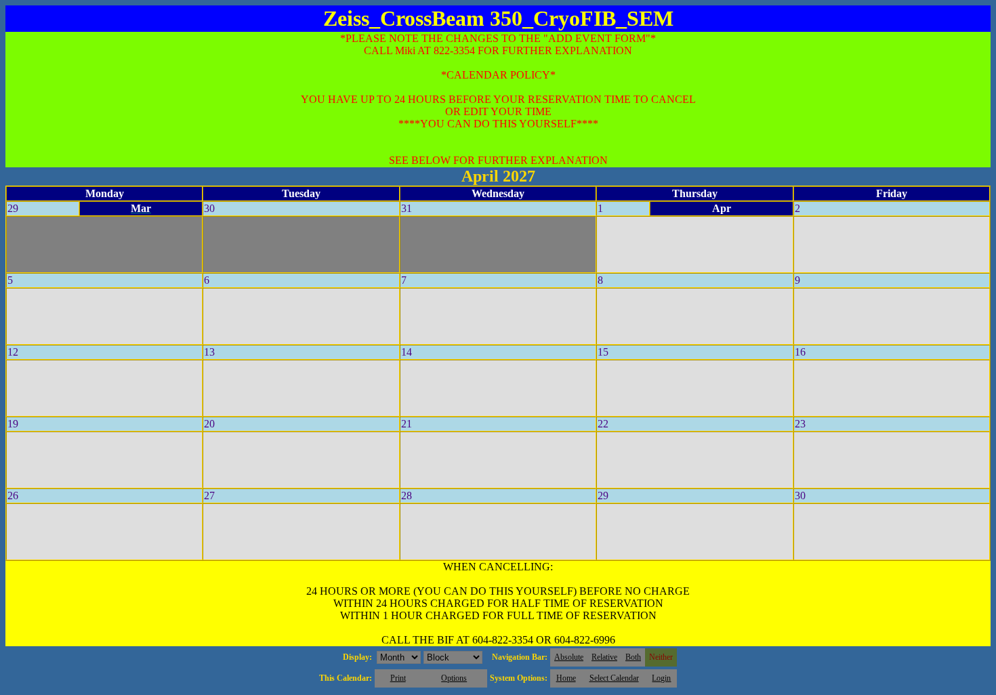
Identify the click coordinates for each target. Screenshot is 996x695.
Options (454, 678)
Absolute (568, 657)
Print (398, 678)
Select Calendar (614, 678)
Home (566, 678)
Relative (604, 657)
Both (633, 657)
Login (661, 678)
